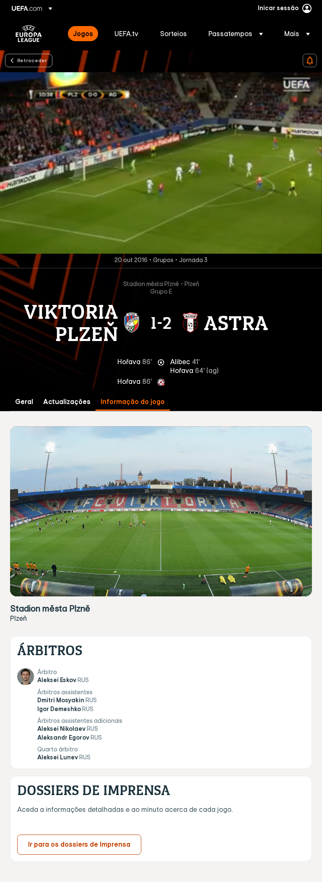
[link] (83, 34)
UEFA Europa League (28, 33)
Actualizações (67, 401)
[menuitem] (83, 34)
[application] (161, 163)
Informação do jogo (133, 401)
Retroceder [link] (32, 60)
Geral (24, 401)
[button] (235, 34)
